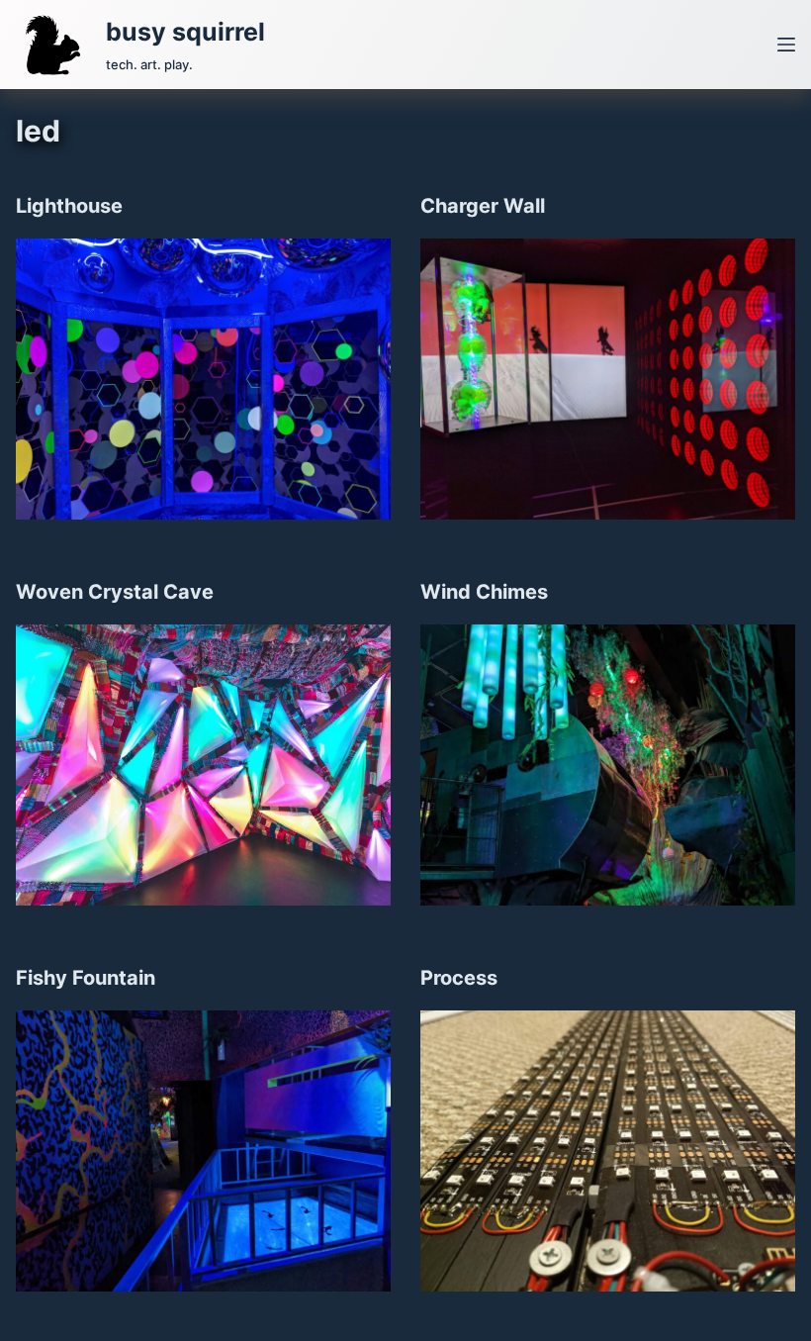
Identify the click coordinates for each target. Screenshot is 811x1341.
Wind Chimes (484, 592)
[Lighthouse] (203, 379)
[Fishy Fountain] (203, 1151)
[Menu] (786, 44)
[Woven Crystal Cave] (203, 765)
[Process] (607, 1151)
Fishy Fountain (85, 978)
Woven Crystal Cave (115, 592)
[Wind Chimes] (607, 765)
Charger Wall (482, 206)
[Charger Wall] (607, 379)
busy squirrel (185, 32)
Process (458, 978)
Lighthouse (69, 206)
